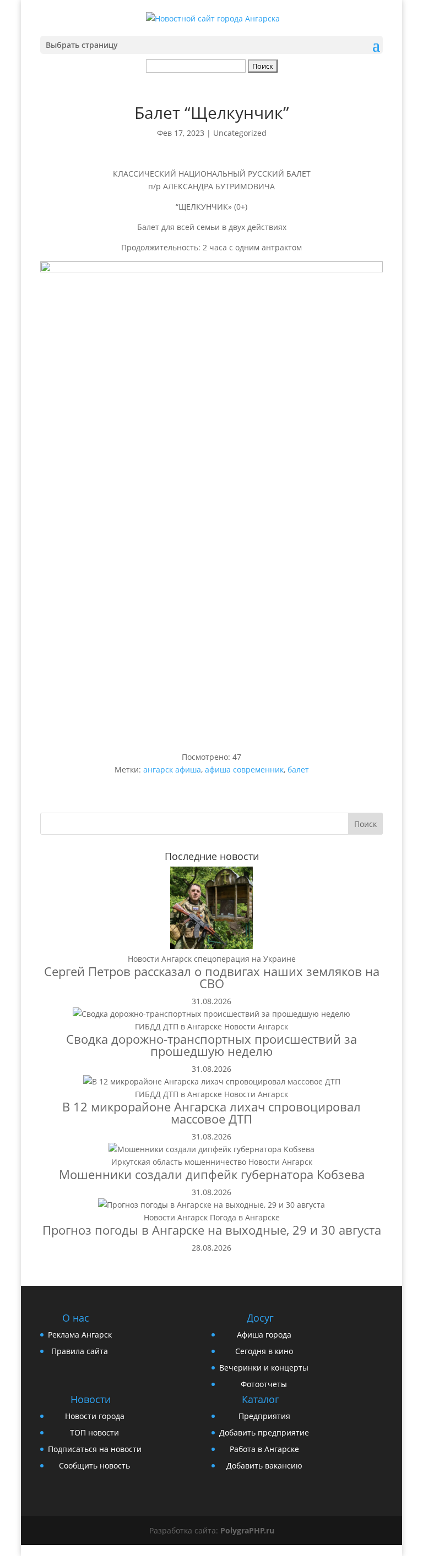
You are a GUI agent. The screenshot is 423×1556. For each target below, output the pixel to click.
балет (298, 769)
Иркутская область (146, 1162)
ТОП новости (94, 1432)
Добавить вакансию (264, 1465)
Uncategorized (240, 133)
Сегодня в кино (264, 1351)
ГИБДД (148, 1026)
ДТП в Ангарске (192, 1026)
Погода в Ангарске (245, 1217)
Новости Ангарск (160, 959)
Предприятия (264, 1416)
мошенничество (215, 1162)
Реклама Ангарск (80, 1334)
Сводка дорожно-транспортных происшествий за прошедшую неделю (211, 1045)
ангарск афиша (172, 769)
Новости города (94, 1416)
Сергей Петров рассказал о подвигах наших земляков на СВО (211, 977)
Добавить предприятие (264, 1432)
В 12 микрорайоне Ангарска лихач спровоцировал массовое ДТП (211, 1112)
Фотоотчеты (264, 1384)
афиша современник (244, 769)
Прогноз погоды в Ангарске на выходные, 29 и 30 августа (211, 1229)
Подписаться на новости (95, 1449)
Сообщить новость (94, 1465)
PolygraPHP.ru (247, 1530)
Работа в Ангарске (264, 1449)
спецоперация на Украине (245, 959)
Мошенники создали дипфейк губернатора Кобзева (212, 1174)
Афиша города (264, 1334)
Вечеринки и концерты (263, 1367)
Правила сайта (79, 1351)
